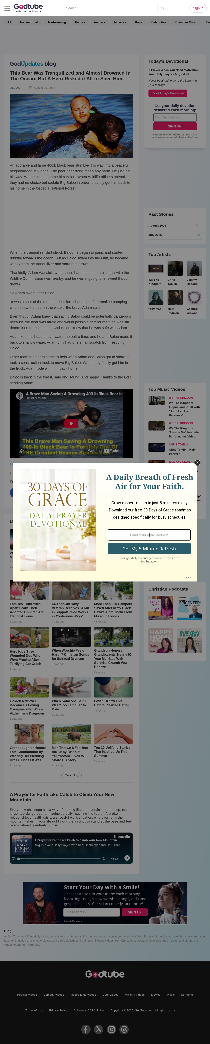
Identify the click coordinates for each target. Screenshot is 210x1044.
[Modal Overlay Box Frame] (105, 522)
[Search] (162, 8)
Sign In (198, 8)
